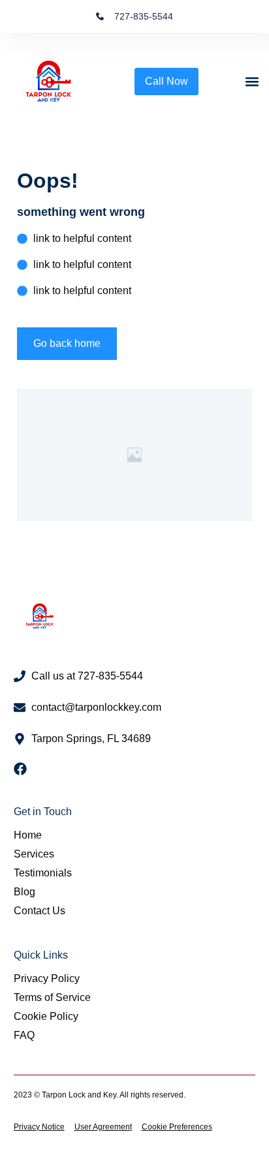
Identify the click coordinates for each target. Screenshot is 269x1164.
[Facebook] (20, 768)
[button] (251, 82)
